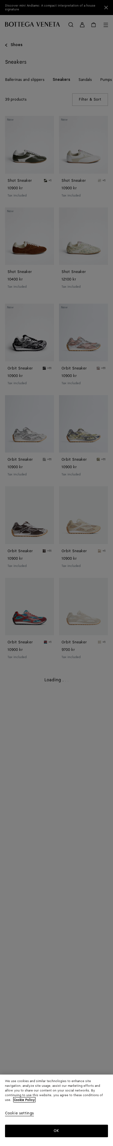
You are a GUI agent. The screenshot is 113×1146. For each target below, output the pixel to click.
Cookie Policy (24, 1100)
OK (56, 1130)
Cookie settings (19, 1113)
